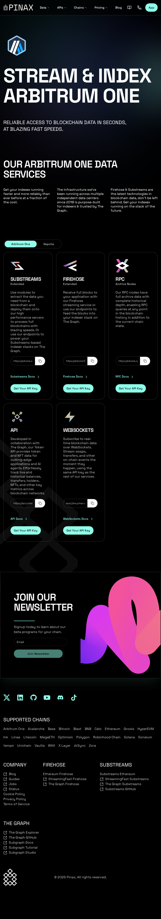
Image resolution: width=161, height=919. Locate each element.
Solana (129, 737)
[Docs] (129, 7)
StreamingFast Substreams (127, 779)
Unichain (24, 745)
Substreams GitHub (120, 789)
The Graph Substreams (123, 784)
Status (14, 789)
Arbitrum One (14, 729)
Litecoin (29, 737)
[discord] (60, 697)
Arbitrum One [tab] (20, 244)
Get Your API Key (26, 388)
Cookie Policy (14, 794)
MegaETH (47, 737)
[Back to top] (10, 877)
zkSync (80, 745)
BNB (88, 729)
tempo (8, 745)
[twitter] (6, 697)
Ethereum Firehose (58, 774)
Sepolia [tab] (48, 244)
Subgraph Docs (21, 842)
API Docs (16, 518)
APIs (60, 7)
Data (43, 7)
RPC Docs (122, 376)
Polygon (83, 737)
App (151, 7)
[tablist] (32, 244)
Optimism (65, 737)
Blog (118, 7)
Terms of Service (16, 804)
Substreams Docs (22, 376)
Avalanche (36, 729)
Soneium (145, 737)
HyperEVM (146, 729)
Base (51, 729)
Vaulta (40, 745)
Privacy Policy (14, 799)
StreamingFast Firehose (67, 779)
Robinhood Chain (107, 737)
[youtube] (47, 697)
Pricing (99, 7)
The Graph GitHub (22, 837)
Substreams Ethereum (117, 774)
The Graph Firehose (63, 784)
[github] (33, 697)
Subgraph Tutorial (23, 847)
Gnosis (129, 729)
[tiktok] (73, 697)
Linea (16, 737)
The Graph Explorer (24, 832)
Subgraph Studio (22, 852)
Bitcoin (64, 729)
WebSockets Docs (75, 518)
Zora (92, 745)
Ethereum (112, 729)
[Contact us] (139, 7)
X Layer (64, 745)
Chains (79, 7)
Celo (98, 729)
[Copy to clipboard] (40, 361)
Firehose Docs (73, 376)
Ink (5, 737)
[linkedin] (20, 697)
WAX (51, 745)
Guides (14, 779)
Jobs (13, 784)
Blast (77, 729)
